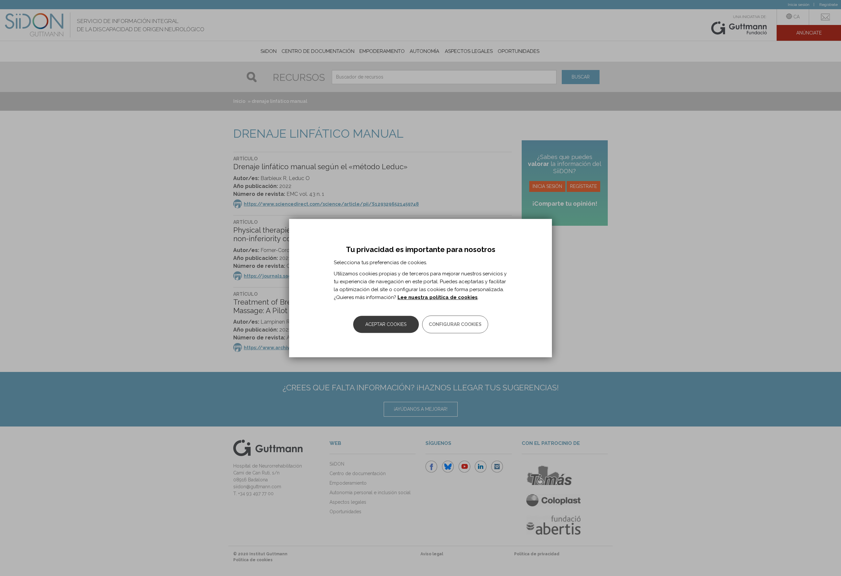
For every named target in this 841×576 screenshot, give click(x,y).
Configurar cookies (455, 324)
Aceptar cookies (385, 324)
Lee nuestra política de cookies (438, 297)
